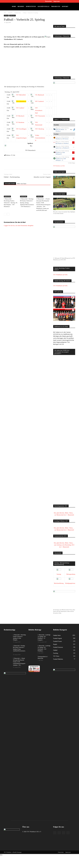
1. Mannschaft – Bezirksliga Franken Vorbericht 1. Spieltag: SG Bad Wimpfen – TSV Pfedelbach (10, 202)
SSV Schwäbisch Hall (38, 110)
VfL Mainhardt (39, 95)
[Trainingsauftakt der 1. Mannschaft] (32, 658)
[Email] (31, 30)
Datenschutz (48, 1)
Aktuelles (10, 12)
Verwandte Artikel (10, 183)
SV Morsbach (20, 116)
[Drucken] (35, 30)
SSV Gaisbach (39, 101)
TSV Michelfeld (21, 95)
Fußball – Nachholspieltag (12, 177)
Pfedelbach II (66, 148)
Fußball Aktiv (18, 12)
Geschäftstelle (43, 6)
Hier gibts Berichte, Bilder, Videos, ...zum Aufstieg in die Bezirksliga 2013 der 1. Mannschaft (64, 545)
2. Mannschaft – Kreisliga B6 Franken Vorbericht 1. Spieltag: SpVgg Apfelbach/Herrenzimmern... (19, 649)
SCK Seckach (65, 138)
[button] (73, 6)
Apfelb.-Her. (58, 148)
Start (5, 12)
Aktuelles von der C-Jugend (42, 177)
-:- (73, 137)
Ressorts (21, 6)
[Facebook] (64, 1)
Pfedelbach (58, 131)
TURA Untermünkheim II (40, 138)
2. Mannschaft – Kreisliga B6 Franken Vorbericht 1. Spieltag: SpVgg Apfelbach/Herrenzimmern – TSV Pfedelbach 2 (27, 202)
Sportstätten (31, 6)
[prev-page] (5, 214)
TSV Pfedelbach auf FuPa (59, 165)
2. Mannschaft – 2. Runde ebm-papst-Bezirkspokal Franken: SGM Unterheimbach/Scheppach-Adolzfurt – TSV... (19, 662)
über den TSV (55, 6)
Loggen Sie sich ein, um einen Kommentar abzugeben (18, 225)
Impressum (57, 1)
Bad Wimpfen (59, 143)
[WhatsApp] (26, 30)
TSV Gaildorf (20, 108)
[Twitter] (70, 1)
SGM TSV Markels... (60, 129)
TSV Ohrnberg (39, 129)
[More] (40, 30)
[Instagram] (67, 1)
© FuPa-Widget (71, 163)
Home (14, 6)
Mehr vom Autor (21, 183)
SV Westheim (20, 122)
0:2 (71, 129)
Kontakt (65, 6)
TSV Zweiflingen (21, 129)
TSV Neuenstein (40, 116)
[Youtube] (73, 1)
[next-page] (8, 214)
